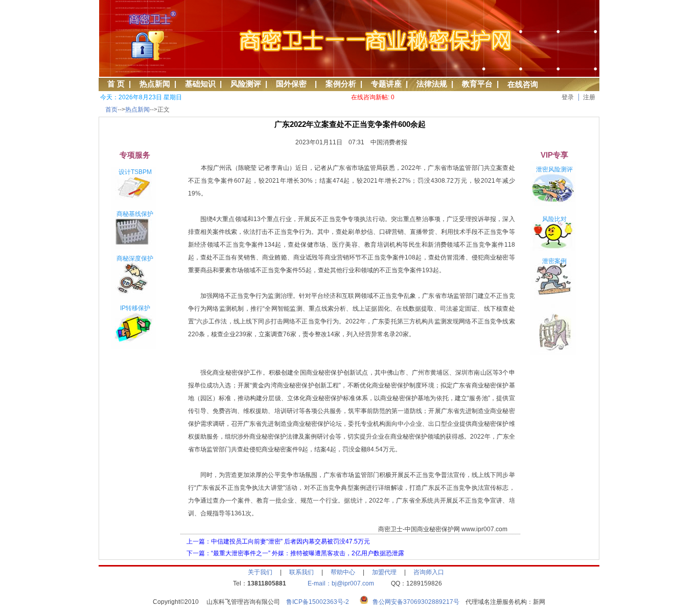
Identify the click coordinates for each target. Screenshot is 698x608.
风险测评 (245, 83)
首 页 (116, 83)
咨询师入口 (428, 572)
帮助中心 (343, 572)
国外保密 (293, 83)
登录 (568, 97)
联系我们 (301, 572)
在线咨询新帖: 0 (372, 97)
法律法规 (431, 83)
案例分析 (340, 83)
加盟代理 (384, 572)
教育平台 (477, 83)
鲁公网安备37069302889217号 (416, 601)
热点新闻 (154, 83)
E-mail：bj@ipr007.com (341, 583)
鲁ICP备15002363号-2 (320, 601)
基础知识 (200, 83)
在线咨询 (522, 84)
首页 (111, 109)
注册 (589, 97)
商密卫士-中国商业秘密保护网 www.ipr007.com (442, 529)
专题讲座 (386, 83)
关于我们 (260, 572)
